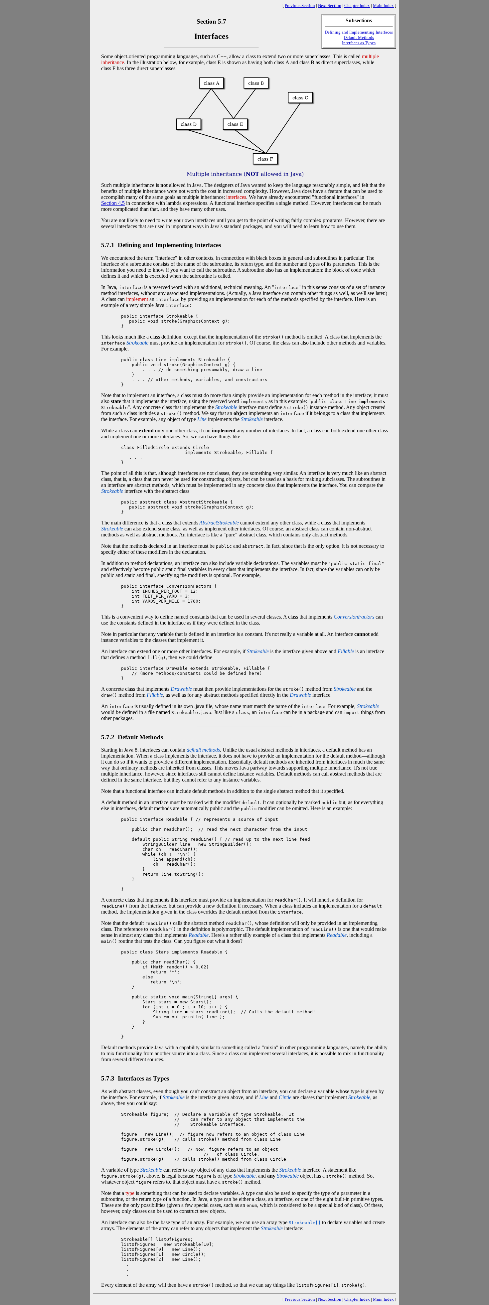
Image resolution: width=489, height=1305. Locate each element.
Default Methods (359, 37)
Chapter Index (357, 5)
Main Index (383, 5)
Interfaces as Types (359, 42)
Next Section (329, 5)
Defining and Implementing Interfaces (359, 32)
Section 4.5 (113, 203)
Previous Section (300, 5)
